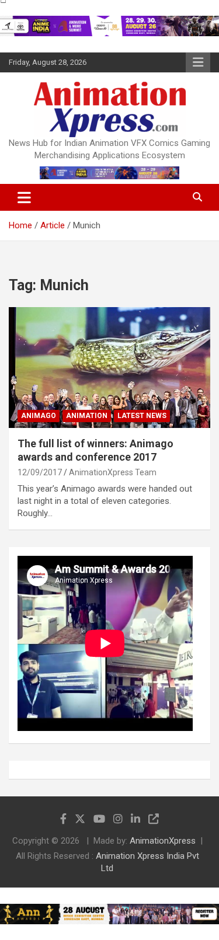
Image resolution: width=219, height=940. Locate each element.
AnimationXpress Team (113, 472)
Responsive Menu (198, 62)
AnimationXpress (163, 840)
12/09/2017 (40, 472)
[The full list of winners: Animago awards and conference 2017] (109, 367)
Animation (86, 416)
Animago (38, 416)
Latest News (141, 416)
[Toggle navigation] (24, 197)
